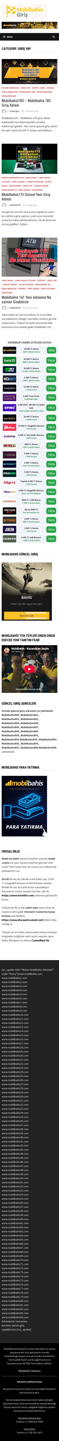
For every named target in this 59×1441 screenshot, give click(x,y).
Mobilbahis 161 (43, 284)
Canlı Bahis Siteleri (25, 280)
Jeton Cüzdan (26, 284)
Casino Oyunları (35, 181)
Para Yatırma (48, 288)
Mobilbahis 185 (27, 92)
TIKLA (51, 360)
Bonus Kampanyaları (13, 177)
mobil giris (15, 111)
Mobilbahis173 (9, 190)
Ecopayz (41, 280)
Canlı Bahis (31, 177)
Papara (22, 288)
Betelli (5, 879)
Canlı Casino (18, 181)
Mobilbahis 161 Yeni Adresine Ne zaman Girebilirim (26, 299)
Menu (9, 36)
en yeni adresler (10, 87)
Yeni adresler (9, 96)
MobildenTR (15, 205)
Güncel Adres (41, 185)
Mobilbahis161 (9, 288)
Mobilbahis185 (44, 92)
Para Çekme (24, 190)
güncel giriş (38, 87)
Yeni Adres (37, 190)
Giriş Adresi (15, 185)
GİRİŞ (51, 350)
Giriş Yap (25, 87)
